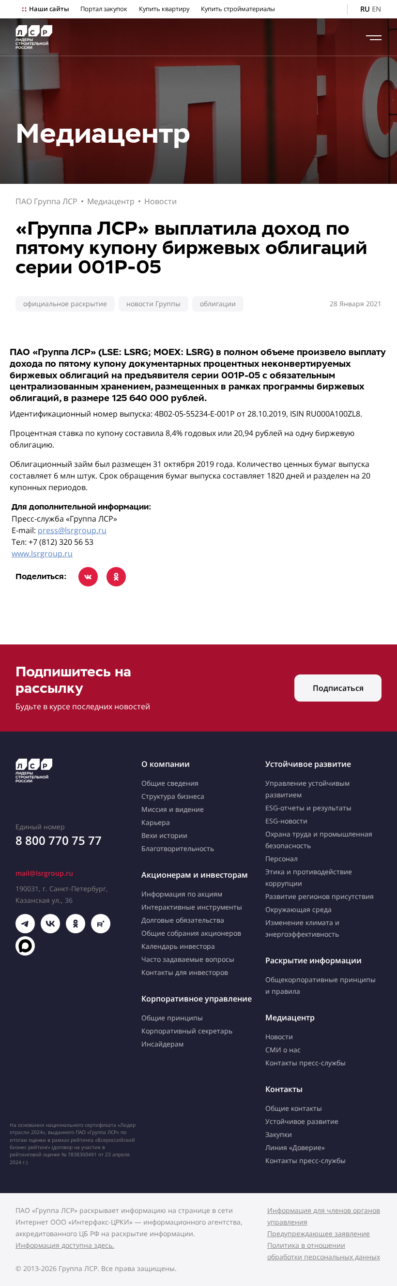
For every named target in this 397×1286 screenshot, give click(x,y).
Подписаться (338, 688)
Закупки (278, 1134)
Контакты (284, 1089)
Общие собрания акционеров (191, 933)
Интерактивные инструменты (191, 907)
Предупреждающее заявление (318, 1233)
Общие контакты (293, 1108)
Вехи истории (164, 835)
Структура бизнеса (172, 796)
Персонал (281, 858)
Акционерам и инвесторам (194, 874)
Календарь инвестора (178, 946)
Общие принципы (172, 1017)
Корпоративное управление (196, 998)
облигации (218, 303)
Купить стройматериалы (238, 9)
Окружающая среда (298, 909)
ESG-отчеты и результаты (308, 807)
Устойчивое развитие (308, 764)
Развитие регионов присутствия (319, 896)
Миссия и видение (172, 809)
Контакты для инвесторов (184, 972)
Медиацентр (111, 201)
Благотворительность (177, 848)
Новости (160, 201)
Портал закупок (103, 9)
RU (365, 9)
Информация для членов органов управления (323, 1216)
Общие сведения (169, 783)
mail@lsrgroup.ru (44, 873)
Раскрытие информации (313, 960)
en (377, 9)
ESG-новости (286, 820)
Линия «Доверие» (295, 1147)
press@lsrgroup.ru (72, 530)
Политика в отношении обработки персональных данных (323, 1251)
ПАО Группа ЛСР (46, 201)
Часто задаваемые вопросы (187, 959)
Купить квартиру (164, 9)
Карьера (155, 822)
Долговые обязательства (182, 920)
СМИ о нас (283, 1049)
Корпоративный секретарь (186, 1030)
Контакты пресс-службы (305, 1062)
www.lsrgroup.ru (42, 553)
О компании (165, 764)
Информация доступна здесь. (64, 1245)
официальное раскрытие (65, 303)
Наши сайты (49, 9)
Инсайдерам (162, 1043)
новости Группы (153, 303)
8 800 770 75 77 (58, 840)
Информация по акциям (181, 893)
